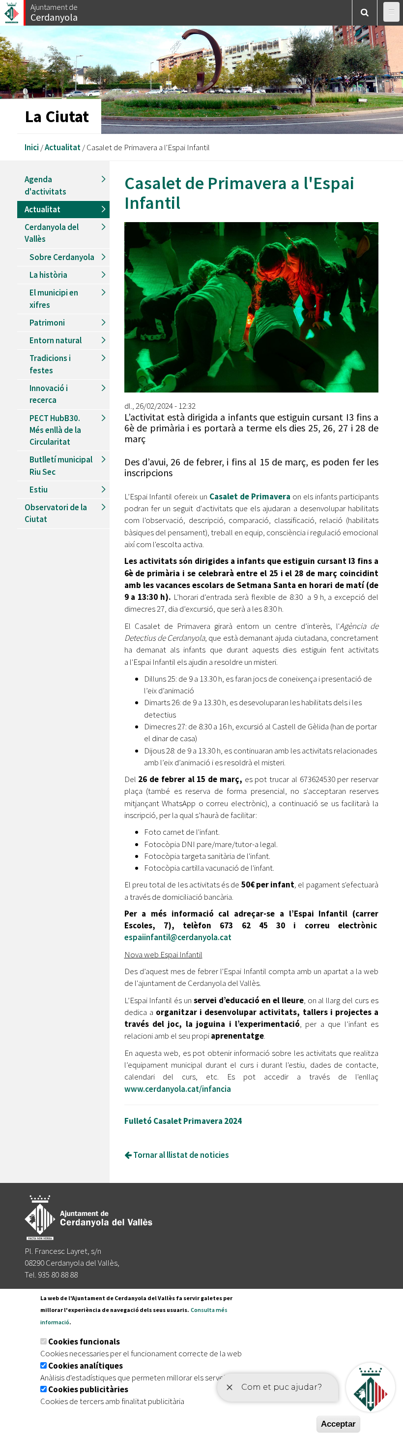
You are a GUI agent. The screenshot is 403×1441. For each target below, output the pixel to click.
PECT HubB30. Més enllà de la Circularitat (55, 430)
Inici (32, 147)
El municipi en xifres (53, 298)
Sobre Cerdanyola (61, 257)
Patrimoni (47, 322)
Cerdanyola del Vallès (52, 233)
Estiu (38, 489)
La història (48, 274)
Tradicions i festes (50, 364)
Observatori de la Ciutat (56, 513)
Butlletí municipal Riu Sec (60, 465)
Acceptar (338, 1424)
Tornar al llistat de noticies (180, 1154)
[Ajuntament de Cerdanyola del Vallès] (12, 10)
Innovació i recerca (48, 394)
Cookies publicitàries (88, 1389)
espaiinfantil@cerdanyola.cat (177, 937)
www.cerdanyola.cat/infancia (177, 1088)
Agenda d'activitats (45, 185)
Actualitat (63, 147)
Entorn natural (55, 340)
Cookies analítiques (85, 1365)
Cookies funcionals (84, 1341)
